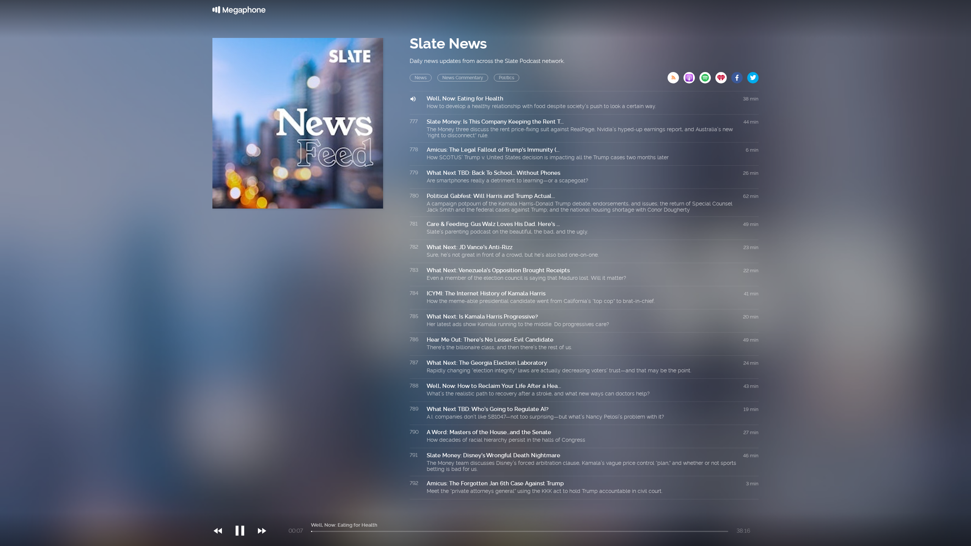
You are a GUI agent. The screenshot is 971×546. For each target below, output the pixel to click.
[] (243, 515)
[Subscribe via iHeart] (723, 75)
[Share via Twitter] (753, 75)
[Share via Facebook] (739, 75)
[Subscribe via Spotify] (707, 75)
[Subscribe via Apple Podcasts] (691, 75)
